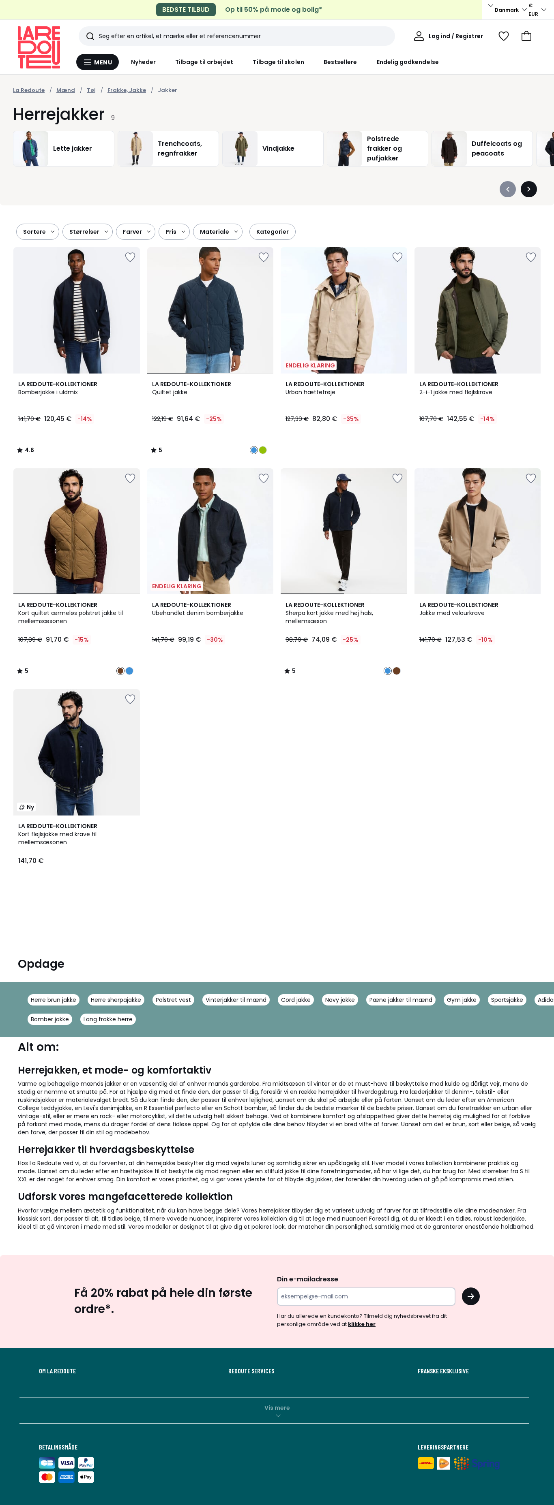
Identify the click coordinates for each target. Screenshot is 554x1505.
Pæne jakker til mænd (400, 1000)
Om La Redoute (57, 1371)
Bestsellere (340, 62)
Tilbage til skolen (278, 62)
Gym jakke (462, 1000)
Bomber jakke (50, 1019)
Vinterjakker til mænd (236, 1000)
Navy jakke (340, 1000)
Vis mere (277, 1408)
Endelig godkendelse (408, 62)
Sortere (34, 232)
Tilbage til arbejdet (204, 62)
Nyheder (143, 62)
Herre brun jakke (53, 1000)
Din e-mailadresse (307, 1279)
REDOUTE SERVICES (251, 1371)
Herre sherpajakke (116, 1000)
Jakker (167, 90)
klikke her (362, 1324)
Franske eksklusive (443, 1371)
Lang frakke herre (108, 1019)
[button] (526, 36)
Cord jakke (296, 1000)
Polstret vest (173, 1000)
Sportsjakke (507, 1000)
